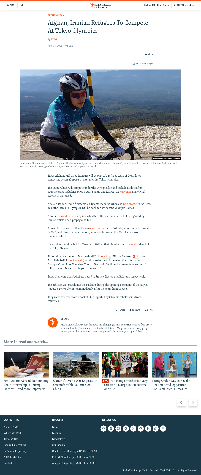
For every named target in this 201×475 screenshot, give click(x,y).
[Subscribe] (163, 428)
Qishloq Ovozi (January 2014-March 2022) (74, 451)
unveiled (126, 192)
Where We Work (13, 433)
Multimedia (58, 445)
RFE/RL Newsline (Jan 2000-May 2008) (73, 457)
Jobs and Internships (15, 445)
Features (56, 433)
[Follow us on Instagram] (118, 428)
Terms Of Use (11, 439)
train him (133, 244)
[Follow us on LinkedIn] (148, 428)
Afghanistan (56, 15)
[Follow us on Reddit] (111, 428)
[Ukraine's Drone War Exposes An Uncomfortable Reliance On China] (76, 365)
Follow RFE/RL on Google (157, 5)
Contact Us (9, 463)
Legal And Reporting (15, 451)
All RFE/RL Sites (12, 457)
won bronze (130, 204)
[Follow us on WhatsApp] (156, 428)
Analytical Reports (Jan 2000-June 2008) (74, 463)
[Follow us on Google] (126, 428)
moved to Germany (70, 216)
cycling (106, 256)
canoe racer (97, 228)
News (55, 427)
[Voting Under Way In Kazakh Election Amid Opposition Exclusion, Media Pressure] (174, 365)
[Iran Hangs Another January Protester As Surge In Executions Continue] (125, 365)
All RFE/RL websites (184, 5)
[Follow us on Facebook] (141, 428)
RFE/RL (55, 39)
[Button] (149, 55)
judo (136, 256)
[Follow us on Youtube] (103, 428)
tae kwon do (76, 260)
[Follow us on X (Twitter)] (133, 428)
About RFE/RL (11, 427)
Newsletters (58, 439)
